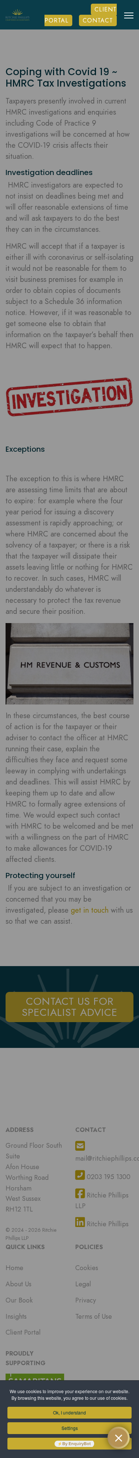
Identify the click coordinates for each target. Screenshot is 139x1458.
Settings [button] (70, 1428)
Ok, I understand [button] (69, 1412)
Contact (98, 20)
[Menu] (128, 21)
